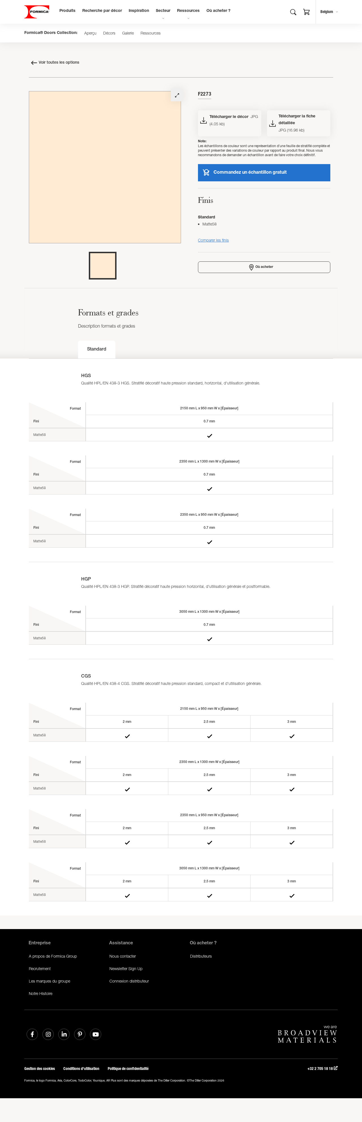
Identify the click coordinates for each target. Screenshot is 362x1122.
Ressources (188, 11)
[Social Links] (32, 1034)
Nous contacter (122, 956)
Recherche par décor (102, 11)
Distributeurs (201, 956)
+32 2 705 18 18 (320, 1068)
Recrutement (40, 968)
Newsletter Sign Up (126, 968)
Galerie (128, 33)
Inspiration (139, 11)
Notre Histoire (40, 993)
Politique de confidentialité (128, 1068)
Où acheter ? (218, 11)
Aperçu (90, 33)
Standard (96, 349)
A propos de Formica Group (53, 956)
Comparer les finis (213, 240)
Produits (67, 11)
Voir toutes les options (59, 63)
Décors (109, 33)
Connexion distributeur (129, 981)
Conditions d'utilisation (81, 1068)
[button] (306, 12)
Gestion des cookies (39, 1068)
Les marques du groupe (49, 981)
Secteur (163, 11)
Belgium (326, 11)
